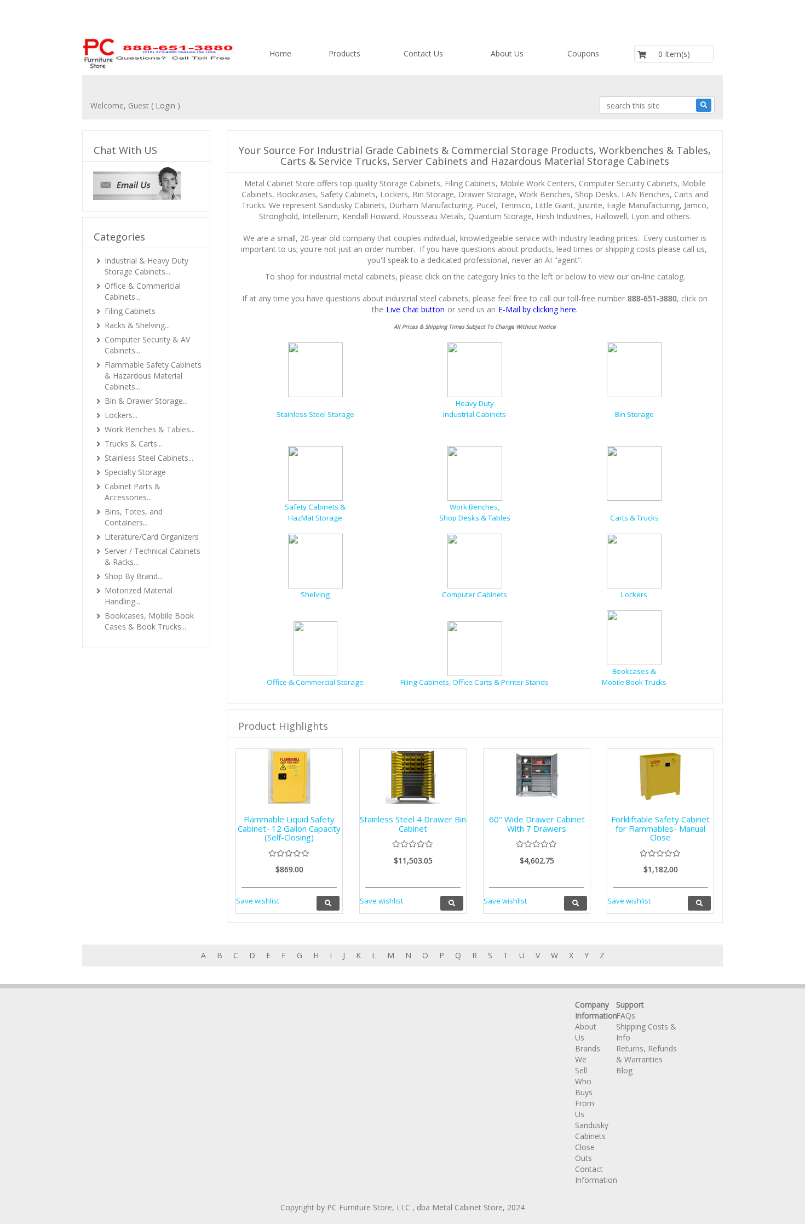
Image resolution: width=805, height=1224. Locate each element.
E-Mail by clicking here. (538, 309)
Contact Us (423, 53)
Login (165, 105)
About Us (507, 53)
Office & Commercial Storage (315, 682)
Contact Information (596, 1174)
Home (280, 53)
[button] (137, 183)
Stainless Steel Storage (315, 414)
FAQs (625, 1015)
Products (344, 53)
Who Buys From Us (584, 1097)
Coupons (583, 53)
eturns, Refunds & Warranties (646, 1054)
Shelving (315, 594)
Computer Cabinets (474, 594)
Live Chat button (415, 309)
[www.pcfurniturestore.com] (158, 53)
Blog (624, 1070)
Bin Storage (634, 414)
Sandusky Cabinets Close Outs (591, 1141)
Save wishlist (257, 901)
